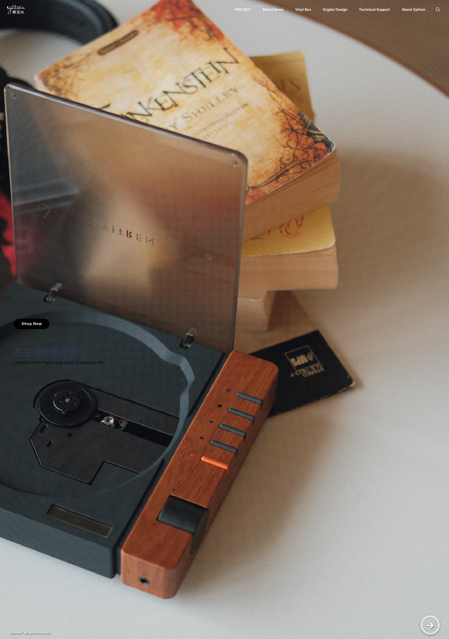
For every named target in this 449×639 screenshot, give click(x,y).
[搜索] (438, 9)
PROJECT (243, 9)
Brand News (273, 9)
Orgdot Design (335, 9)
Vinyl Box (303, 9)
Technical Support (374, 9)
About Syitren (413, 9)
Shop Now (32, 324)
